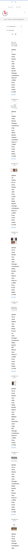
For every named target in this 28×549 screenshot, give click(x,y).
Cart (19, 7)
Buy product (13, 100)
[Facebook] (11, 2)
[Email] (15, 2)
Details (16, 99)
